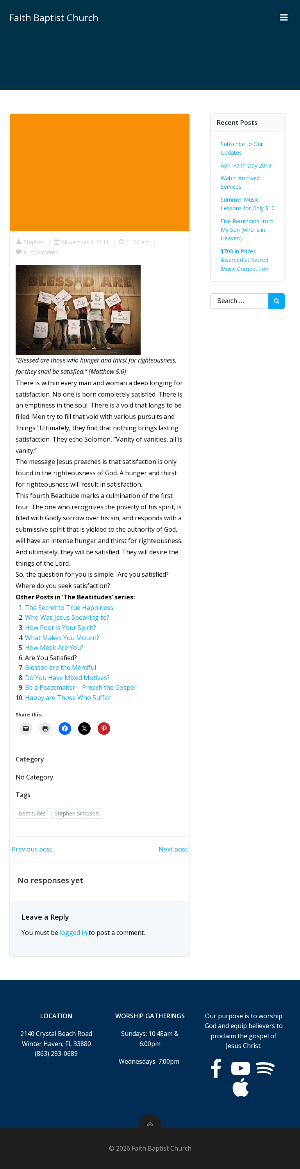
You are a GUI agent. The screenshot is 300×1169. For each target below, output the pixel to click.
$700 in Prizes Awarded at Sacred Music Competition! (245, 259)
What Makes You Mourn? (62, 637)
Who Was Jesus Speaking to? (67, 617)
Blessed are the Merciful (60, 667)
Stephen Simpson (77, 813)
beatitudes (32, 813)
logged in (73, 932)
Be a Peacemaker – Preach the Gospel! (81, 687)
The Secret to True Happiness (69, 607)
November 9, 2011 (85, 242)
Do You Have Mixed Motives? (67, 677)
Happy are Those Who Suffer (68, 697)
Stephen (34, 242)
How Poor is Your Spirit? (60, 627)
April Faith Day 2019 (246, 165)
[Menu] (284, 17)
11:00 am (138, 242)
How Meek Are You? (54, 647)
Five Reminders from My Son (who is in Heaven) (247, 229)
